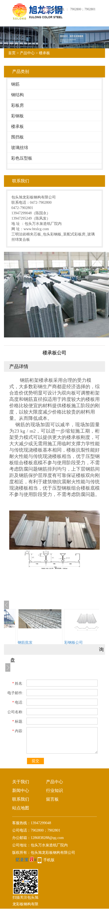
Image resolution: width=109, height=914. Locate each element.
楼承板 (44, 53)
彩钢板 (17, 116)
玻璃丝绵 (19, 147)
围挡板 (17, 137)
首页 (12, 53)
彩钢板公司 (73, 642)
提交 (35, 761)
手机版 (48, 860)
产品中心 (27, 53)
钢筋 (15, 84)
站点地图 (20, 808)
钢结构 (17, 94)
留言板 (52, 799)
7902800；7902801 (83, 9)
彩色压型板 (21, 158)
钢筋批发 (25, 642)
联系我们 (20, 799)
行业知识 (54, 790)
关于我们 (20, 782)
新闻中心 (20, 790)
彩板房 (17, 105)
